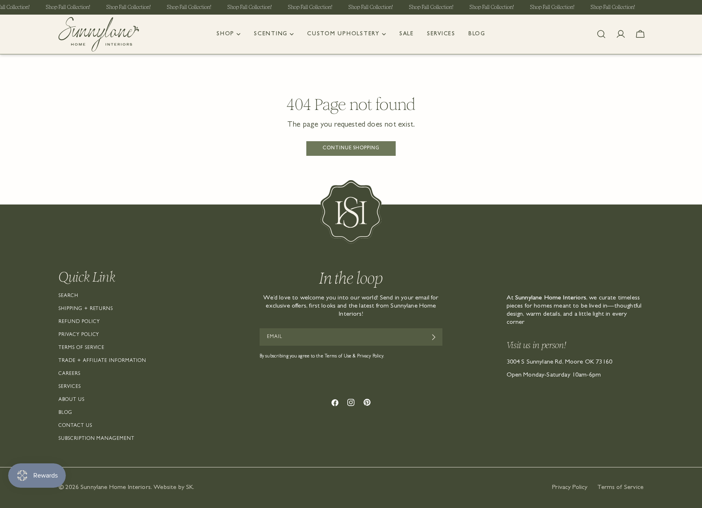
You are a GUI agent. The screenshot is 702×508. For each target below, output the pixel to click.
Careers (69, 374)
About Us (71, 400)
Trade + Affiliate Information (102, 361)
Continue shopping (351, 148)
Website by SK (173, 487)
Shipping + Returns (85, 309)
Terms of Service (81, 348)
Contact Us (75, 426)
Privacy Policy (78, 335)
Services (69, 387)
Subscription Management (96, 439)
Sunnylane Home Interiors (115, 487)
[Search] (601, 34)
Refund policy (79, 322)
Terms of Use (338, 356)
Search (68, 296)
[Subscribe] (433, 337)
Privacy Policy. (371, 356)
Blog (65, 413)
